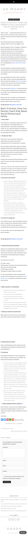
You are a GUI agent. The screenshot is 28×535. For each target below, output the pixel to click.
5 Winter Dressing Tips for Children (19, 431)
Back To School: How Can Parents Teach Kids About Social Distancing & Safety (14, 26)
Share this (19, 420)
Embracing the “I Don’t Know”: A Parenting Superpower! (14, 510)
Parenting (16, 19)
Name (4, 460)
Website (5, 471)
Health (10, 19)
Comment (5, 447)
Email (4, 465)
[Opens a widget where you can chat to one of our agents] (23, 532)
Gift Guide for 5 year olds (7, 428)
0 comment (20, 423)
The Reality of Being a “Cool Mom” (8, 508)
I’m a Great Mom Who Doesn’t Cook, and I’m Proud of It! (14, 503)
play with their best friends (19, 62)
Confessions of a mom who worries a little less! (11, 506)
